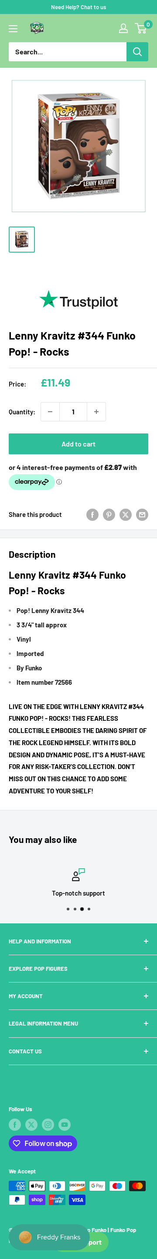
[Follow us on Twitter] (31, 1125)
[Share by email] (142, 514)
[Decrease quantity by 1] (50, 412)
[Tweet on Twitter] (125, 514)
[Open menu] (13, 28)
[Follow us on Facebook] (15, 1125)
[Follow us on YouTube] (64, 1125)
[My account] (123, 28)
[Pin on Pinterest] (109, 514)
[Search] (137, 51)
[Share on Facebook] (92, 514)
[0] (141, 28)
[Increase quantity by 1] (96, 412)
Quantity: (22, 412)
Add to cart (78, 444)
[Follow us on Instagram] (48, 1125)
